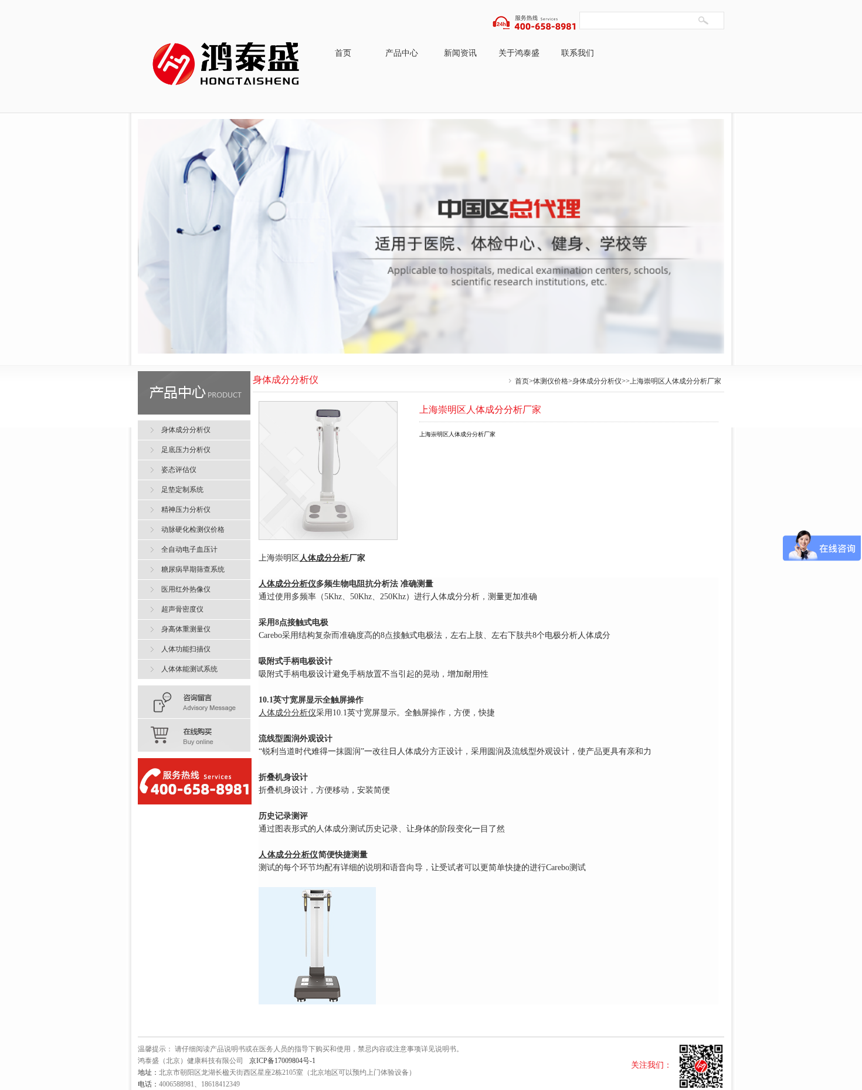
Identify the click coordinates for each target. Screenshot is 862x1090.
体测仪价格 (550, 381)
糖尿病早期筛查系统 (193, 569)
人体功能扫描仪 (186, 649)
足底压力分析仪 (186, 450)
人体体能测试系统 (189, 669)
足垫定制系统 (182, 489)
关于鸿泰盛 (518, 53)
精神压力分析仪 (186, 509)
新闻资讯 (460, 53)
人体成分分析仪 (287, 712)
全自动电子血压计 (189, 549)
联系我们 (577, 53)
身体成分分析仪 (597, 381)
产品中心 (401, 53)
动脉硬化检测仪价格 (193, 529)
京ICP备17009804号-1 (282, 1061)
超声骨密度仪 (182, 609)
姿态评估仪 (178, 470)
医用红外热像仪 (186, 589)
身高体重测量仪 (186, 629)
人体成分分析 (324, 558)
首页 (343, 53)
